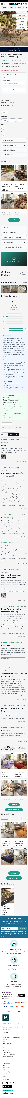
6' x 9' (20, 120)
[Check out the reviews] (8, 1092)
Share (16, 97)
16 (19, 747)
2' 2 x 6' (5, 112)
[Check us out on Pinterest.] (13, 1083)
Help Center (5, 1067)
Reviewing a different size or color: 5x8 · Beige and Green (13, 559)
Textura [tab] (4, 818)
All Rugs (4, 7)
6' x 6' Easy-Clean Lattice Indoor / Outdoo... (7, 186)
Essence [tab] (12, 818)
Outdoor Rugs (12, 7)
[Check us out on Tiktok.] (10, 1083)
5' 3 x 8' (13, 120)
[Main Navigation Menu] (2, 4)
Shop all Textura (14, 878)
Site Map (5, 1046)
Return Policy (6, 1072)
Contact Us (5, 1061)
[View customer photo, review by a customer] (5, 289)
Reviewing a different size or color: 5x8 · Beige (12, 738)
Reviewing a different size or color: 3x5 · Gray (12, 695)
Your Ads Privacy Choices (10, 1027)
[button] (13, 12)
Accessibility (5, 1074)
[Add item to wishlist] (11, 165)
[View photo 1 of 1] (3, 456)
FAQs (3, 1065)
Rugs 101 (4, 1069)
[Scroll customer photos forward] (24, 288)
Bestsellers (5, 1050)
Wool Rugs (21, 7)
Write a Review (14, 435)
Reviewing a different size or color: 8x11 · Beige (12, 505)
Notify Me (14, 90)
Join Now (22, 928)
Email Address (6, 80)
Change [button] (12, 102)
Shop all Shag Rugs (14, 809)
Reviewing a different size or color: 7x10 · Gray (13, 414)
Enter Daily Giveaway (8, 1054)
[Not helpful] (26, 508)
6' (3, 127)
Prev (5, 747)
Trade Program (6, 1052)
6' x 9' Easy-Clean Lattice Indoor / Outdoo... (7, 214)
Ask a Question (6, 97)
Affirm (4, 1048)
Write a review (18, 60)
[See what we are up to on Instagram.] (7, 1083)
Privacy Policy (6, 933)
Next (23, 747)
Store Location (6, 1043)
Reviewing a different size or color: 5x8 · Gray (12, 591)
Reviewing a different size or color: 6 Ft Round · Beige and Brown (13, 657)
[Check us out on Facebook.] (3, 1083)
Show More (14, 220)
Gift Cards (5, 1039)
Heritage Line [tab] (22, 818)
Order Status (6, 1063)
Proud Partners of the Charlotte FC (12, 1037)
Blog (3, 1041)
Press (4, 1076)
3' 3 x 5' (5, 120)
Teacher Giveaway (7, 1056)
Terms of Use (6, 1023)
